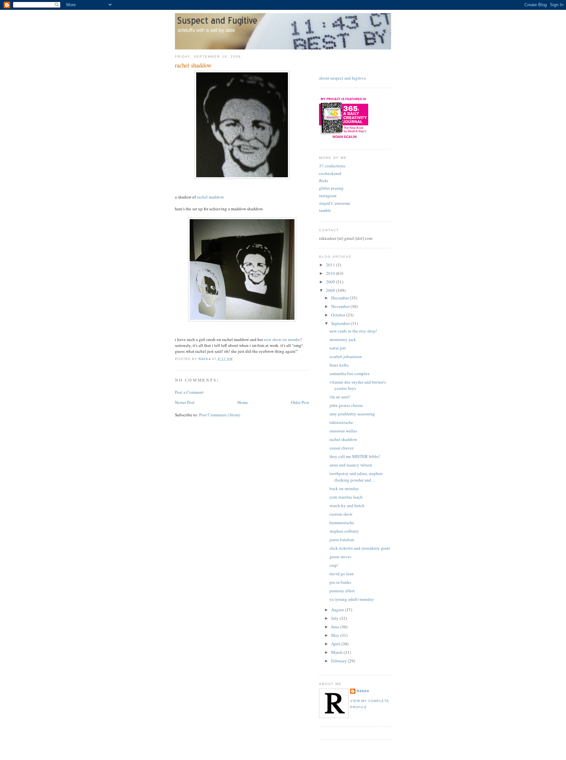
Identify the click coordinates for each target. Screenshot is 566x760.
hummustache (342, 522)
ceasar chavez (342, 448)
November (340, 306)
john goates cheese (346, 405)
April (336, 644)
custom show (341, 514)
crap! (334, 565)
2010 (331, 273)
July (335, 618)
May (335, 635)
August (338, 610)
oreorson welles (343, 431)
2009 (331, 282)
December (340, 298)
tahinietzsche (341, 422)
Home (242, 402)
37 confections (332, 166)
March (337, 652)
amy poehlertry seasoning (352, 414)
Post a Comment (189, 392)
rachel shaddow (343, 439)
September (341, 323)
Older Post (300, 402)
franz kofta (339, 365)
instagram (327, 196)
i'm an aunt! (340, 397)
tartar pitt (338, 348)
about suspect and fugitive (342, 78)
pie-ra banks (340, 582)
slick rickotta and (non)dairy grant (360, 548)
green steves (340, 557)
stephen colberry (344, 531)
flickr (323, 180)
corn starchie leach (346, 497)
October (338, 315)
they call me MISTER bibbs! (355, 456)
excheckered (330, 173)
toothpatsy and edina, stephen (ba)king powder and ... (356, 476)
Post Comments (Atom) (219, 415)
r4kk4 (363, 691)
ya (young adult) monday (352, 599)
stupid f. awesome (334, 203)
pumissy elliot (342, 591)
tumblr (325, 210)
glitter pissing (331, 188)
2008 (331, 290)
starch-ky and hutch (347, 505)
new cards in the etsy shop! (353, 331)
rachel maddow (210, 197)
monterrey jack (343, 339)
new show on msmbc (282, 339)
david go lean (342, 574)
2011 (331, 265)
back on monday (344, 488)
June (335, 627)
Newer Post (185, 402)
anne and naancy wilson (351, 465)
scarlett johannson (346, 356)
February (339, 661)
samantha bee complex (350, 373)
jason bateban (342, 539)
